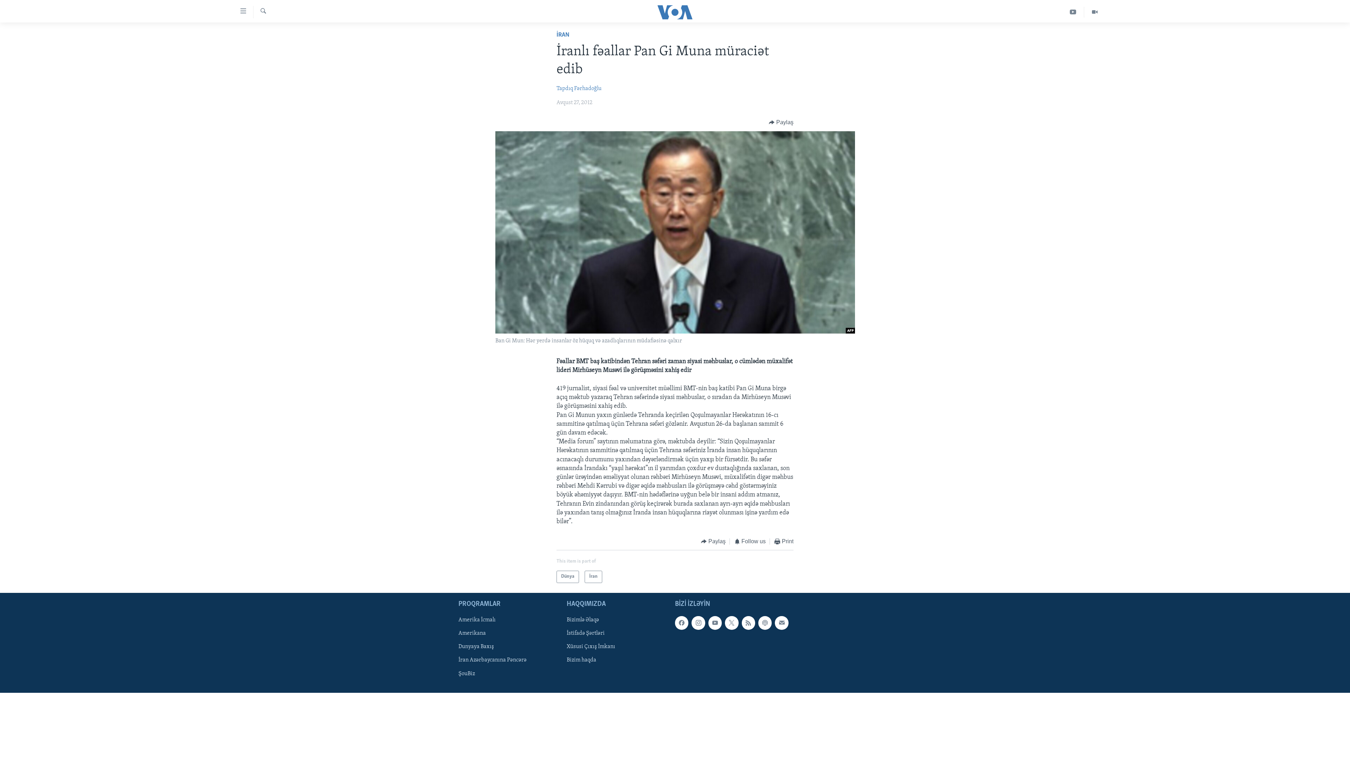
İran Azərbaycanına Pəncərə (492, 660)
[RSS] (748, 622)
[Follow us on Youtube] (715, 622)
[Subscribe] (781, 622)
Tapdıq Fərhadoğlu (579, 88)
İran (563, 35)
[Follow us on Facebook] (681, 622)
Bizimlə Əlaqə (583, 620)
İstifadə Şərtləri (586, 633)
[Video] (1094, 12)
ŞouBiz (466, 673)
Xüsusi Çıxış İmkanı (591, 647)
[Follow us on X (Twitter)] (731, 622)
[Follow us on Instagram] (698, 622)
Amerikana (472, 633)
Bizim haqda (581, 660)
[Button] (781, 122)
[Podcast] (765, 622)
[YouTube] (1073, 12)
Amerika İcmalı (477, 620)
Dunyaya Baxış (476, 647)
